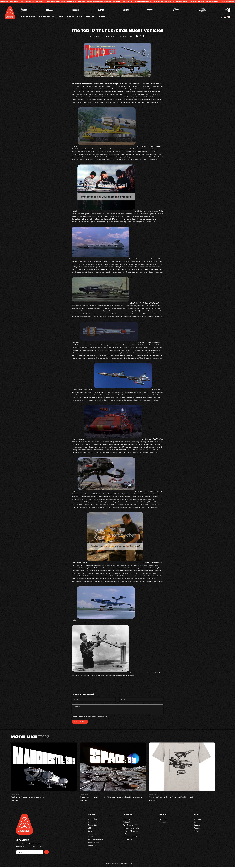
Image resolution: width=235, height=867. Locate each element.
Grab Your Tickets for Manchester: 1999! (29, 797)
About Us (126, 819)
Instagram (198, 822)
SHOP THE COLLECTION (136, 1)
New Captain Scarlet (95, 839)
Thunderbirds (93, 819)
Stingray (91, 831)
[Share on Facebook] (137, 36)
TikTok (196, 831)
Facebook (198, 819)
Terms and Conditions (131, 836)
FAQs (125, 834)
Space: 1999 (92, 825)
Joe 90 (90, 836)
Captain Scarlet (94, 822)
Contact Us (127, 839)
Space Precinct (93, 842)
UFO (89, 828)
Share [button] (132, 36)
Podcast (197, 825)
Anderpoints (163, 822)
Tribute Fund (128, 822)
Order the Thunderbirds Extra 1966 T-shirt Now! (171, 797)
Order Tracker (164, 819)
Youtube (197, 828)
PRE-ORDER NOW (60, 1)
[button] (62, 17)
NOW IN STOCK (98, 1)
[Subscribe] (46, 852)
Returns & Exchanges (131, 831)
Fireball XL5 (92, 834)
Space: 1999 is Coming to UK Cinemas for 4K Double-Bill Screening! (111, 797)
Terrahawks (92, 845)
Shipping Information (131, 828)
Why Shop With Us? (130, 825)
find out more (21, 1)
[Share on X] (141, 36)
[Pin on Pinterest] (144, 36)
